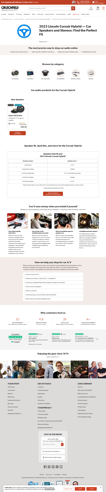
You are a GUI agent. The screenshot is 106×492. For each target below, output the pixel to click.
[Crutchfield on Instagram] (49, 466)
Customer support (43, 390)
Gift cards (10, 410)
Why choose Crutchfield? (85, 390)
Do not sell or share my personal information (50, 421)
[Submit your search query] (73, 8)
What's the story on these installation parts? (38, 299)
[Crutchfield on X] (57, 466)
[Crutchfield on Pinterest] (53, 466)
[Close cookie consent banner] (100, 487)
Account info (11, 390)
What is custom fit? (31, 290)
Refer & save (11, 397)
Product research (82, 400)
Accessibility (57, 474)
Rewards (10, 393)
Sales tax (42, 474)
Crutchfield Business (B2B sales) (87, 397)
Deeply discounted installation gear (68, 52)
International (41, 393)
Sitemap (64, 474)
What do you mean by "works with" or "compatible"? (41, 278)
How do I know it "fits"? (32, 274)
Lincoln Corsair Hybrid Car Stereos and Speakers (38, 19)
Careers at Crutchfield (44, 403)
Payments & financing (14, 400)
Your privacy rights (43, 414)
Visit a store (41, 400)
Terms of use (49, 474)
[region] (53, 369)
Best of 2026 (18, 105)
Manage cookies (42, 417)
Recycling (10, 403)
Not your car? (43, 41)
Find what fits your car (6, 19)
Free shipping (19, 2)
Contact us (41, 387)
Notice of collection (43, 424)
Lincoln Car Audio (19, 19)
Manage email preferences (45, 427)
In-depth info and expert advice (19, 52)
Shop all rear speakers (17, 133)
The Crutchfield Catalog (84, 417)
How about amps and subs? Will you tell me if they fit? (41, 295)
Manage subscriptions (14, 413)
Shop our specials (13, 407)
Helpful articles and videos (85, 413)
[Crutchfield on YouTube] (61, 466)
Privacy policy (42, 411)
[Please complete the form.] (62, 444)
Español (40, 397)
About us (80, 387)
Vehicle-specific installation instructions (42, 52)
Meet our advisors (83, 393)
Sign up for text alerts (52, 451)
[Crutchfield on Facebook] (45, 466)
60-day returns (82, 407)
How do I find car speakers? (33, 286)
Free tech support (83, 403)
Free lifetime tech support (89, 52)
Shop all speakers (53, 193)
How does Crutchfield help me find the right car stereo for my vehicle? (45, 282)
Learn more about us (52, 357)
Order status (11, 387)
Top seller (10, 105)
